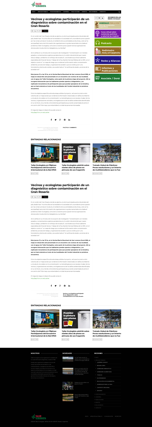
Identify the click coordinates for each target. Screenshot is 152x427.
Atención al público (96, 416)
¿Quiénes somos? (102, 362)
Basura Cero (101, 365)
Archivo (99, 390)
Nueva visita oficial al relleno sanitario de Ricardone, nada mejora (81, 396)
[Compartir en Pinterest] (64, 120)
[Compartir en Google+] (60, 120)
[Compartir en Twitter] (55, 120)
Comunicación (108, 416)
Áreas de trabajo (43, 11)
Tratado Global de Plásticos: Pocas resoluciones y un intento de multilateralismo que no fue (107, 167)
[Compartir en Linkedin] (69, 120)
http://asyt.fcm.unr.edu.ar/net (40, 112)
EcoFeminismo (101, 378)
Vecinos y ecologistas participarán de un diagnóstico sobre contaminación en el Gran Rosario (47, 129)
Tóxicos (46, 31)
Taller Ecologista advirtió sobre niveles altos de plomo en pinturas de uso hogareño (75, 167)
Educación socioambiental (105, 381)
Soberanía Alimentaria (104, 371)
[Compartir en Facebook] (51, 120)
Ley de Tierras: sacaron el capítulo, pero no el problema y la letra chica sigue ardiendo (81, 359)
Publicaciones (75, 11)
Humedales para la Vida (104, 384)
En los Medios (93, 11)
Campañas (66, 11)
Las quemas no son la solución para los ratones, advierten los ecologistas (47, 295)
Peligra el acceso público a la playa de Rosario (81, 383)
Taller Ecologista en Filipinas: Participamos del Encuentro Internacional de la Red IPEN (43, 167)
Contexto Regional (103, 387)
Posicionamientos (55, 11)
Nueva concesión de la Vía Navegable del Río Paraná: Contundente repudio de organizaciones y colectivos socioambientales (81, 371)
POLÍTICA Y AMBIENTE (69, 127)
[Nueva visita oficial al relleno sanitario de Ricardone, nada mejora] (68, 397)
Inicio (33, 11)
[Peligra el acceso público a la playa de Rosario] (68, 386)
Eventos (84, 11)
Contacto (103, 11)
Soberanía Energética (104, 368)
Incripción (118, 416)
